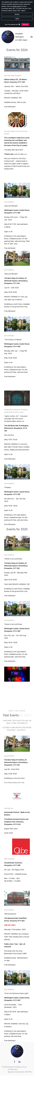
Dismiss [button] (17, 14)
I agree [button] (17, 18)
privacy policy (17, 6)
